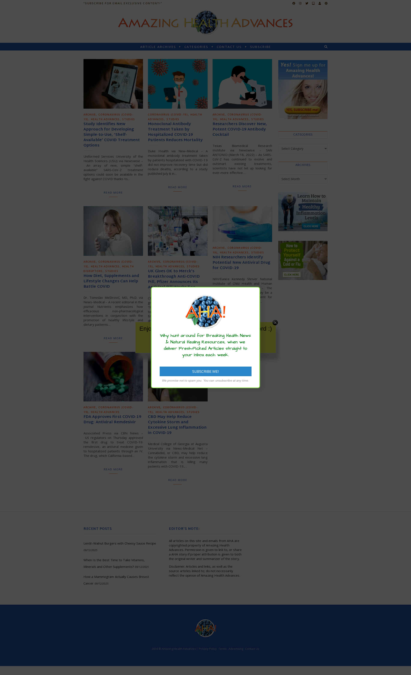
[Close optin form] (254, 293)
